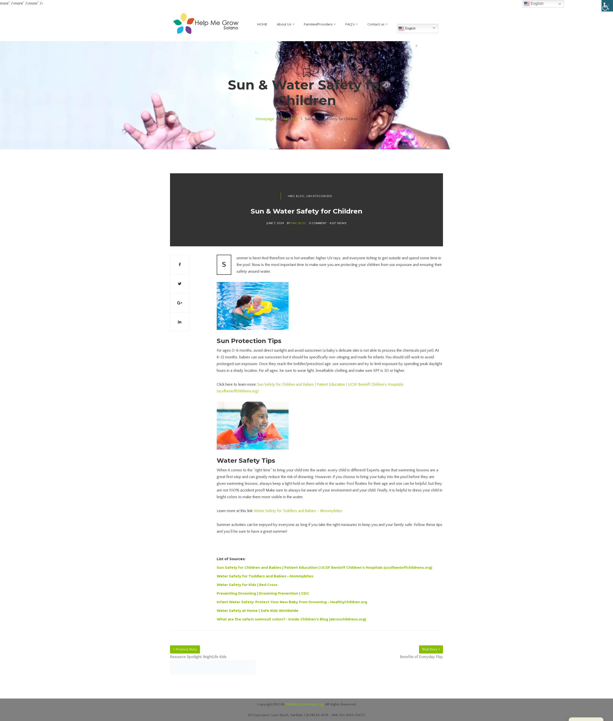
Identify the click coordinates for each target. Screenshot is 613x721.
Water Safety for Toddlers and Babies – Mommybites (298, 511)
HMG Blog (289, 119)
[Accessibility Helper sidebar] (607, 5)
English (409, 28)
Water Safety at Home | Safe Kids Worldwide (257, 610)
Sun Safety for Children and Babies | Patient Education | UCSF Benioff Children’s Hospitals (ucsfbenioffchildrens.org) (324, 567)
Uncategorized (319, 196)
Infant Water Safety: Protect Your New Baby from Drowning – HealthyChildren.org (292, 602)
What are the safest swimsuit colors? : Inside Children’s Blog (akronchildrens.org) (291, 619)
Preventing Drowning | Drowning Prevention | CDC (263, 593)
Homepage (264, 119)
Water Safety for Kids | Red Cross (247, 585)
